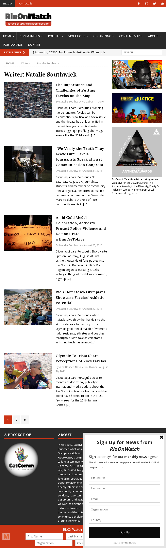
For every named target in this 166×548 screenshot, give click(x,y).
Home (7, 36)
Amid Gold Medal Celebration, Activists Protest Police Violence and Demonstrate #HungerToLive (81, 228)
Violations (76, 36)
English (7, 3)
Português (25, 3)
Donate (34, 44)
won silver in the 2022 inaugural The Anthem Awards (132, 184)
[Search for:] (141, 52)
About (153, 36)
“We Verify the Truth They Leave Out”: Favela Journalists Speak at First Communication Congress (80, 156)
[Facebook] (138, 3)
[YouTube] (162, 3)
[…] (93, 135)
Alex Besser (66, 367)
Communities (30, 36)
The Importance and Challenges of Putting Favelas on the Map (75, 90)
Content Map (129, 36)
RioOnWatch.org (73, 470)
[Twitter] (154, 3)
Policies (54, 36)
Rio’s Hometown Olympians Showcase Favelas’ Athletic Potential (80, 297)
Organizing (102, 36)
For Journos (13, 44)
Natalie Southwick (70, 101)
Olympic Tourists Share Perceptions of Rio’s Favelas (81, 358)
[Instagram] (146, 3)
